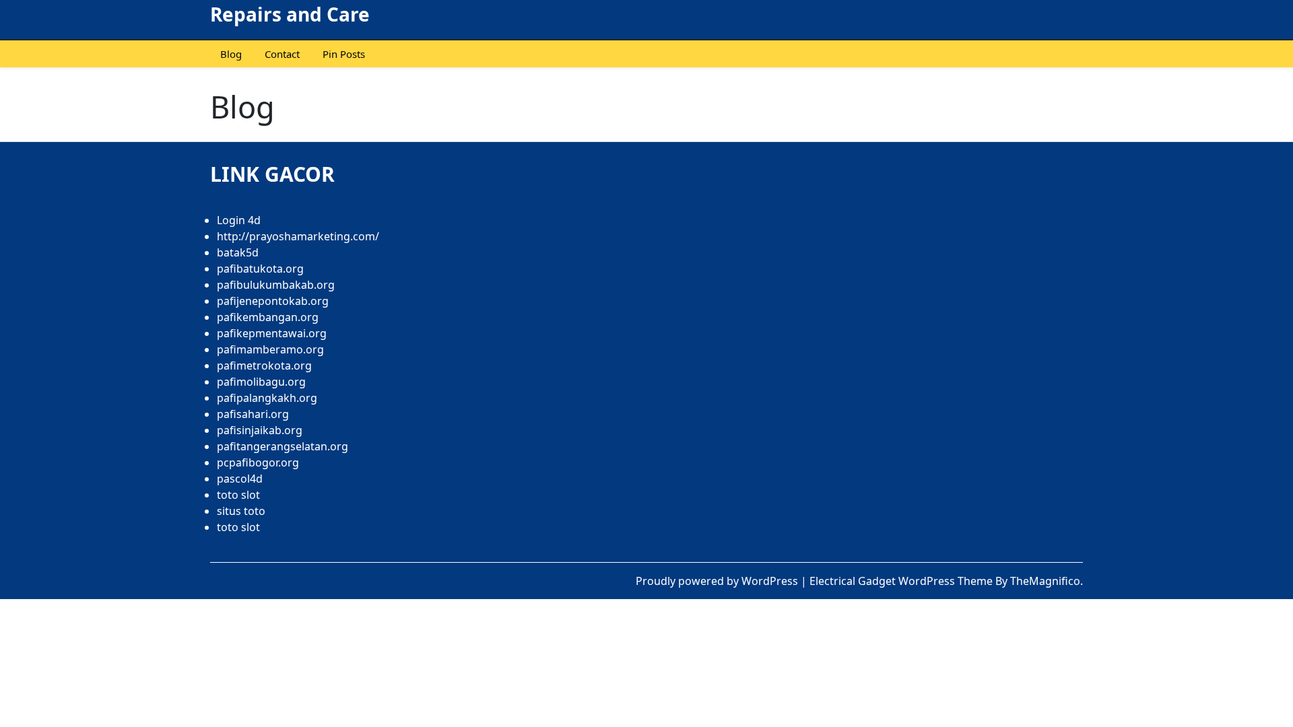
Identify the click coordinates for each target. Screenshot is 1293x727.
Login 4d (239, 220)
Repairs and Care (290, 14)
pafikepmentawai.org (272, 333)
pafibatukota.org (260, 268)
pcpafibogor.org (258, 462)
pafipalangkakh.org (267, 397)
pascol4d (240, 478)
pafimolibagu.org (261, 381)
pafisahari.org (253, 414)
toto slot (238, 494)
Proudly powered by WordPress (718, 581)
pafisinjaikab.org (259, 430)
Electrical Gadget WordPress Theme (902, 581)
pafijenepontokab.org (273, 300)
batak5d (238, 252)
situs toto (241, 511)
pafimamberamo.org (270, 349)
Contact (282, 54)
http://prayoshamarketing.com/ (298, 236)
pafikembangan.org (268, 317)
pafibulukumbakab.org (276, 284)
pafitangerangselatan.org (282, 446)
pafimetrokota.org (264, 365)
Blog (231, 54)
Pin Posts (344, 54)
